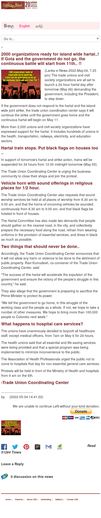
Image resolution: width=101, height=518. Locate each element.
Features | (19, 499)
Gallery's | (59, 499)
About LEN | (32, 499)
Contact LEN (72, 499)
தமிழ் (39, 25)
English (24, 25)
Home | (9, 499)
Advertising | (46, 499)
